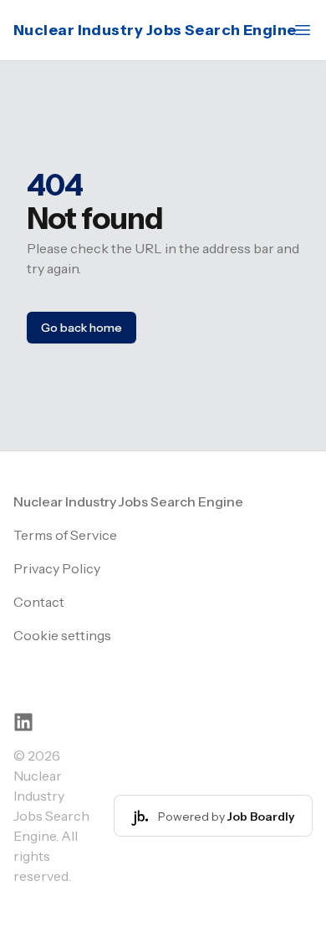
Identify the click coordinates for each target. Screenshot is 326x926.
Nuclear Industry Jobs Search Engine (155, 30)
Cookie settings (62, 635)
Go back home (81, 327)
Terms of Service (65, 535)
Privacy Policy (56, 568)
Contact (38, 601)
